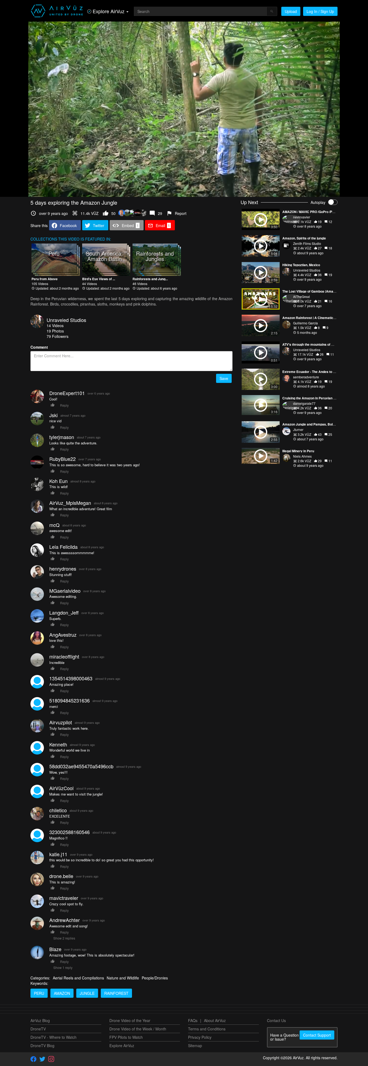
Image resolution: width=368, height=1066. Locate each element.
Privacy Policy (199, 1037)
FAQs (192, 1020)
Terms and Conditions (206, 1028)
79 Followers (57, 336)
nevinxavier (301, 217)
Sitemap (195, 1045)
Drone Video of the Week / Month (137, 1028)
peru (39, 993)
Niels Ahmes (302, 456)
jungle (87, 993)
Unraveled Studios (66, 319)
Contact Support (317, 1035)
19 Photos (55, 331)
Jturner (298, 429)
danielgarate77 (304, 403)
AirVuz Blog (40, 1020)
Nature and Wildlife (123, 978)
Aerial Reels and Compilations (78, 978)
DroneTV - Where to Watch (53, 1037)
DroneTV (38, 1028)
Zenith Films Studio (307, 243)
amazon (62, 993)
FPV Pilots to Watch (126, 1037)
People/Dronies (155, 978)
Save (224, 378)
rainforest (116, 993)
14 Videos (55, 325)
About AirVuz (215, 1020)
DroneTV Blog (42, 1045)
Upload (291, 11)
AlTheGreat (301, 296)
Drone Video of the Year (129, 1020)
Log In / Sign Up (320, 11)
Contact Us (276, 1020)
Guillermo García (305, 323)
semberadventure (306, 377)
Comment (39, 347)
